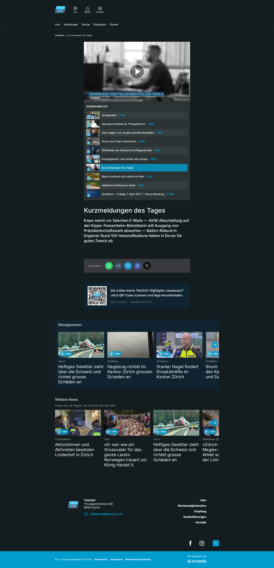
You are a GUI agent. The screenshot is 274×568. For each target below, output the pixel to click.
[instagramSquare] (202, 543)
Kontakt (201, 522)
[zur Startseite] (60, 9)
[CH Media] (196, 561)
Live (57, 24)
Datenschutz (101, 559)
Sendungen (71, 24)
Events (114, 24)
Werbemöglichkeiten (192, 505)
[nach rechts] (214, 344)
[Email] (128, 266)
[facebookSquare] (190, 543)
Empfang (200, 511)
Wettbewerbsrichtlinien (138, 559)
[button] (118, 266)
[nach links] (59, 344)
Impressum (116, 559)
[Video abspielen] (137, 72)
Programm (99, 24)
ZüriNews (59, 35)
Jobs (203, 500)
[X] (147, 266)
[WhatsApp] (109, 266)
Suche (86, 24)
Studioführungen (194, 516)
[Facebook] (137, 266)
